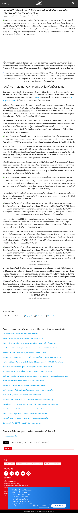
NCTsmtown (40, 316)
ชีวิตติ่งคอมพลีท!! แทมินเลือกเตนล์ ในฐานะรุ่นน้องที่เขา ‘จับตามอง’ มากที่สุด (25, 352)
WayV (5, 101)
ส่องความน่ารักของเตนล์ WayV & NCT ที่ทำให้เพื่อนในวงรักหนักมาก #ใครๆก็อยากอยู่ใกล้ (29, 343)
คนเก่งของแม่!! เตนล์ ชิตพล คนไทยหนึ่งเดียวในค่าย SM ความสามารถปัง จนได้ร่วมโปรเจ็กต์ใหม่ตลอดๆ (33, 362)
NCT (72, 98)
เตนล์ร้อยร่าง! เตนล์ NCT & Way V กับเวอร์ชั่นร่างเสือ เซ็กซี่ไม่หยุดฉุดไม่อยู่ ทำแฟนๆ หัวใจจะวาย (32, 357)
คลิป (6, 464)
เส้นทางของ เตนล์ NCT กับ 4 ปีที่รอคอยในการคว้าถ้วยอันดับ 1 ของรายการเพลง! (27, 371)
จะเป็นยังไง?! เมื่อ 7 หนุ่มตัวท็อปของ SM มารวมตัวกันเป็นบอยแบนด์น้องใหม (25, 418)
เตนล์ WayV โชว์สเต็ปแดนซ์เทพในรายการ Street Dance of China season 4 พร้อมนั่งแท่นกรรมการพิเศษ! (35, 376)
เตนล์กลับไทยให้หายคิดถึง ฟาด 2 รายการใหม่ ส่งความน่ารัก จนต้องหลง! (25, 409)
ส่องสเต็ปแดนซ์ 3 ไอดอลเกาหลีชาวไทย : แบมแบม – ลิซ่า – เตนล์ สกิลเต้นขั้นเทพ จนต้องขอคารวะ (31, 404)
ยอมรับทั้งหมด (59, 506)
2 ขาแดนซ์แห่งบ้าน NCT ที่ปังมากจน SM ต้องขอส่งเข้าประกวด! (22, 423)
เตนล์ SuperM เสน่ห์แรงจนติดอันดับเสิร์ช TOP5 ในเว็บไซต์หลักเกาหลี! (24, 381)
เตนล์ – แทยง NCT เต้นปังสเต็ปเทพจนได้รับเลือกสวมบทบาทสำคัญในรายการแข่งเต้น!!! (29, 390)
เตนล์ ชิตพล (44, 443)
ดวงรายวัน (57, 464)
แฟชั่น (12, 464)
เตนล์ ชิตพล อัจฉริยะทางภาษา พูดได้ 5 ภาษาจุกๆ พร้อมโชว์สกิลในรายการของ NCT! (28, 367)
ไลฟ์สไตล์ (47, 464)
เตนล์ (37, 98)
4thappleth (51, 316)
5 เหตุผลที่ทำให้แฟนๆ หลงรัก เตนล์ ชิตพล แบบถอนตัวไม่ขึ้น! (21, 334)
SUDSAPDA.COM (17, 16)
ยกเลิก (44, 506)
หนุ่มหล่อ (34, 464)
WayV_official (29, 316)
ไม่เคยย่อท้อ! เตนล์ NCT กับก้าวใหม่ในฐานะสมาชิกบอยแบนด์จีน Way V (24, 385)
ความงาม (19, 464)
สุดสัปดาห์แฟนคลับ (11, 436)
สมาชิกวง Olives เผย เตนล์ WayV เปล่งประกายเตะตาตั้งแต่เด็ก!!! (23, 338)
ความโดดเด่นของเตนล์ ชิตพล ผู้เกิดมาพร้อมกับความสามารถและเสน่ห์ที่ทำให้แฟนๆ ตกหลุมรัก (30, 348)
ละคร (40, 464)
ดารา (26, 464)
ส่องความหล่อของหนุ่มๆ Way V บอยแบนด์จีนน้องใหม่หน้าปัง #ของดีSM (25, 413)
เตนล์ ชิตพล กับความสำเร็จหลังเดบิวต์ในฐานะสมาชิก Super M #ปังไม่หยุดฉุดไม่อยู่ (28, 399)
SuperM (13, 101)
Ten (26, 443)
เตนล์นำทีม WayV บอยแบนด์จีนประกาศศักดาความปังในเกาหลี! (22, 395)
